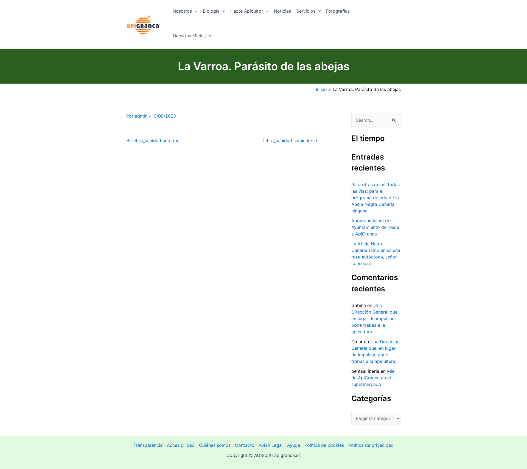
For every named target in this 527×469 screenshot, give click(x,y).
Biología (211, 11)
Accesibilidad (181, 445)
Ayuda (293, 445)
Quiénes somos (215, 445)
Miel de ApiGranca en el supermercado (373, 377)
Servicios (305, 11)
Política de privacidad (371, 445)
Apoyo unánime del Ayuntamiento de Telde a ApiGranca (375, 227)
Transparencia (147, 445)
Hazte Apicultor (246, 11)
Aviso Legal (271, 445)
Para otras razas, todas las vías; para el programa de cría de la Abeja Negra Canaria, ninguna (375, 198)
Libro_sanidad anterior (153, 140)
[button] (194, 11)
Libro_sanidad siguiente (290, 140)
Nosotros (182, 11)
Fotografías (338, 11)
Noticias (282, 11)
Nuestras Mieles (189, 35)
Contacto (244, 445)
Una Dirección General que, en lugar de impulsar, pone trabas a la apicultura (375, 318)
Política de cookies (324, 445)
